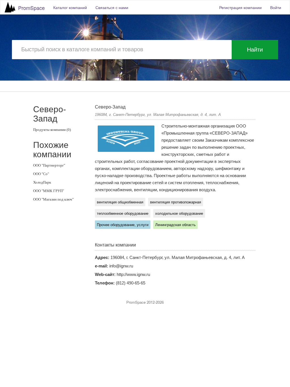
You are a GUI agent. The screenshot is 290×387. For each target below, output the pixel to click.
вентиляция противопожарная (175, 202)
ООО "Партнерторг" (49, 165)
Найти (255, 50)
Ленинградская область (175, 225)
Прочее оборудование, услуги (122, 225)
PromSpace (31, 7)
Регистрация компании (240, 7)
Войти (275, 7)
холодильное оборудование (179, 213)
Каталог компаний (70, 7)
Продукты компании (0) (52, 129)
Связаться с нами (111, 7)
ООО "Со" (41, 174)
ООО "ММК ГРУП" (48, 191)
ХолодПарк (42, 182)
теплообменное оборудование (122, 213)
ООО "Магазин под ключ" (53, 199)
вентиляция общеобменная (120, 202)
